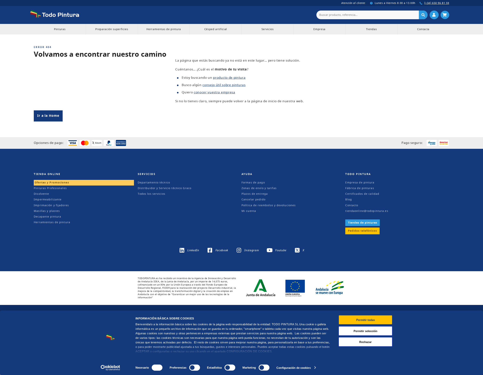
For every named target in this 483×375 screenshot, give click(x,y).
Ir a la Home (48, 115)
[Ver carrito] (445, 15)
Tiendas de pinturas (362, 223)
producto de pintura (229, 77)
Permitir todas (365, 320)
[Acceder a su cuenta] (434, 15)
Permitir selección (365, 330)
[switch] (193, 367)
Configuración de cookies (293, 367)
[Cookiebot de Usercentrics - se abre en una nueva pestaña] (110, 367)
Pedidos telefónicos (362, 231)
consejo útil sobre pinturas (223, 85)
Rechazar (365, 342)
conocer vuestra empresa (214, 92)
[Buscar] (423, 15)
